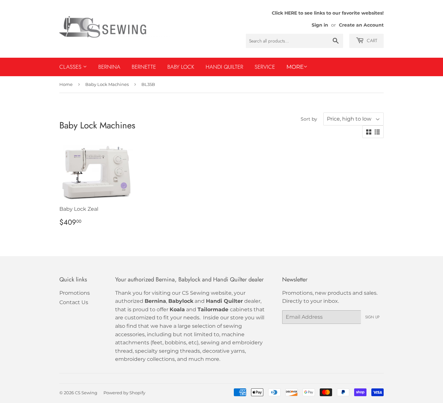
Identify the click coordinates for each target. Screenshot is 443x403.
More (295, 67)
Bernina (109, 67)
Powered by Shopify (124, 392)
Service (265, 67)
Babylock (180, 301)
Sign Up (372, 317)
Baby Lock (180, 67)
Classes (71, 67)
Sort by (309, 119)
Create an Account (361, 25)
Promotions (74, 293)
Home (66, 84)
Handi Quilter (224, 67)
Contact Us (73, 302)
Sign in (320, 25)
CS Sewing (86, 392)
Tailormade (213, 309)
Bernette (144, 67)
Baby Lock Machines (107, 84)
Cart (371, 40)
